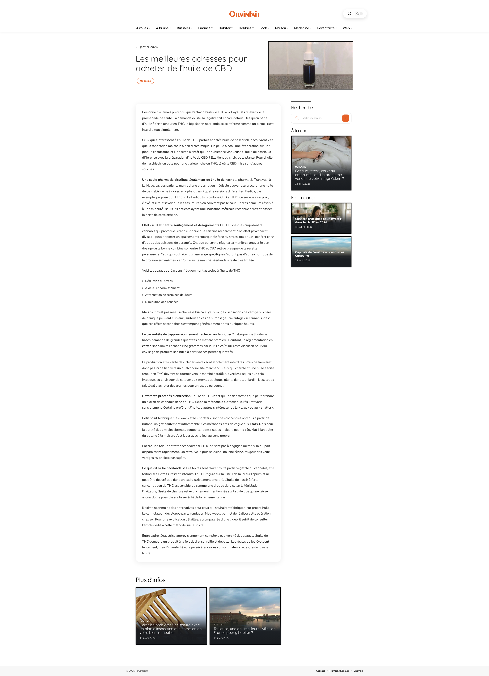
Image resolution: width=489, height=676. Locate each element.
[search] (349, 14)
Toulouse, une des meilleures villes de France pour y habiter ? (245, 630)
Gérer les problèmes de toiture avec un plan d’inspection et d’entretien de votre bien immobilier (171, 629)
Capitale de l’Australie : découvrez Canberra (319, 253)
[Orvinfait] (244, 13)
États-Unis (258, 424)
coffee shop (150, 346)
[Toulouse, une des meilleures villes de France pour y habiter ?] (245, 616)
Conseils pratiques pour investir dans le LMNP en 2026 (318, 220)
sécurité (251, 430)
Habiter (145, 621)
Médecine (145, 80)
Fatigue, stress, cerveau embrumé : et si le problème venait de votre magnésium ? (319, 175)
